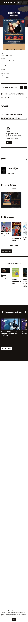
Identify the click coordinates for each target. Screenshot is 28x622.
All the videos (6, 348)
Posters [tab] (14, 189)
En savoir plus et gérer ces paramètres (11, 615)
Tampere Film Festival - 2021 (5, 277)
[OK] (14, 619)
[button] (19, 194)
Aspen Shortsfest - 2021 (16, 281)
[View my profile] (25, 2)
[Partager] (21, 87)
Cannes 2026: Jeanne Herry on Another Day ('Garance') (9, 333)
